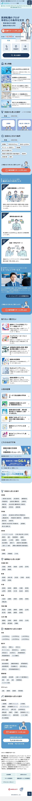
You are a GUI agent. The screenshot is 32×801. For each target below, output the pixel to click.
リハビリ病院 (24, 715)
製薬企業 (4, 712)
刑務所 (16, 712)
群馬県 (9, 580)
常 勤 (8, 40)
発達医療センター (24, 712)
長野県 (9, 591)
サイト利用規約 (8, 778)
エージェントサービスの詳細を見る (19, 296)
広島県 (9, 609)
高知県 (21, 612)
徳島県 (9, 612)
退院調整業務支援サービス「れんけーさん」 (17, 768)
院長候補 (20, 690)
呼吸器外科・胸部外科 (16, 518)
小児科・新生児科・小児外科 (21, 534)
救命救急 (24, 540)
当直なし (4, 647)
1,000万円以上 (5, 636)
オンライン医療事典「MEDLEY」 (9, 765)
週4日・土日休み (24, 144)
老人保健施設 (5, 718)
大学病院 (23, 703)
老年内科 (11, 507)
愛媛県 (15, 612)
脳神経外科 (26, 518)
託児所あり (12, 652)
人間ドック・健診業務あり (22, 677)
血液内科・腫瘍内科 (14, 501)
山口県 (26, 609)
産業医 (4, 144)
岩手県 (26, 566)
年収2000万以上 (13, 144)
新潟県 (26, 588)
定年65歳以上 (23, 666)
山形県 (21, 566)
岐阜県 (9, 588)
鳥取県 (15, 609)
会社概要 (8, 774)
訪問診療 (4, 157)
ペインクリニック (24, 706)
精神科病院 (16, 715)
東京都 (3, 577)
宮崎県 (3, 623)
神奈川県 (10, 577)
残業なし (11, 647)
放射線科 (4, 540)
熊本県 (21, 620)
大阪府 (3, 599)
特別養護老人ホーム (12, 706)
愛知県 (3, 588)
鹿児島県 (10, 623)
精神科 (24, 153)
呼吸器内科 (4, 501)
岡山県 (3, 609)
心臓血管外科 (5, 518)
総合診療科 (4, 542)
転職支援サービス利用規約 (23, 778)
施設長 (14, 690)
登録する (17, 798)
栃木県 (27, 577)
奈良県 (26, 599)
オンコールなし (6, 650)
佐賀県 (9, 620)
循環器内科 (24, 498)
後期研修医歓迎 (15, 663)
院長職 (18, 147)
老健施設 (10, 553)
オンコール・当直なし (8, 147)
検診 (3, 680)
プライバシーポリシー (8, 782)
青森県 (9, 566)
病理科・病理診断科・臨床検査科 (11, 153)
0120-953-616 (17, 740)
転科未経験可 (5, 663)
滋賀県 (21, 599)
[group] (8, 124)
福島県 (9, 569)
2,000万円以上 (25, 639)
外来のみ (18, 647)
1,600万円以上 (5, 639)
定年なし (4, 669)
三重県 (21, 588)
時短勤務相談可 (6, 655)
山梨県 (3, 591)
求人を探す (17, 55)
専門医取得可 (24, 663)
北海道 (3, 566)
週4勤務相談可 (21, 652)
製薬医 (8, 690)
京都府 (15, 599)
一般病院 (4, 703)
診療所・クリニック (13, 703)
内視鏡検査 (19, 680)
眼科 (11, 157)
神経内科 (4, 504)
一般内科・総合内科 (6, 498)
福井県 (26, 591)
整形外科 (4, 520)
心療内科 (24, 501)
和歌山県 (4, 601)
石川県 (15, 591)
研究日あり (4, 652)
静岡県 (15, 588)
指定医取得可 (5, 666)
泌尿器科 (23, 523)
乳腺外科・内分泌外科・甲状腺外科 (10, 523)
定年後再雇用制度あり (14, 669)
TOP (30, 794)
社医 (3, 690)
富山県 (21, 591)
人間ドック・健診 (6, 545)
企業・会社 (13, 709)
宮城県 (3, 569)
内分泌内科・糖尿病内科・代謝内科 (17, 504)
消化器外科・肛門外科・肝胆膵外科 (17, 515)
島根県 (21, 609)
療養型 (3, 706)
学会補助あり (14, 666)
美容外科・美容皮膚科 (22, 542)
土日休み (23, 650)
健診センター (5, 709)
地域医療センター (6, 715)
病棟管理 (4, 677)
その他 (16, 553)
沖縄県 (16, 623)
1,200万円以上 (15, 636)
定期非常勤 (23, 40)
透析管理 (11, 677)
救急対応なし (15, 650)
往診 (8, 680)
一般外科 (4, 515)
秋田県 (15, 566)
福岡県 (3, 620)
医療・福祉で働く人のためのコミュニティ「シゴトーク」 (13, 756)
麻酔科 (17, 540)
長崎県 (15, 620)
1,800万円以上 (15, 639)
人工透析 (11, 540)
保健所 (10, 712)
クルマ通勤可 (15, 655)
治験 (13, 680)
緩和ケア (12, 542)
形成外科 (11, 520)
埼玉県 (16, 577)
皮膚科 (22, 537)
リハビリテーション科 (7, 534)
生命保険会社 (21, 709)
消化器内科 (16, 498)
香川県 (3, 612)
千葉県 (22, 577)
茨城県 (3, 580)
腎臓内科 (4, 507)
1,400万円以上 (25, 636)
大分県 (26, 620)
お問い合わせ (23, 774)
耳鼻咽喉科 (15, 537)
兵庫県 (9, 599)
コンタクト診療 (6, 682)
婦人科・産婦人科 (6, 150)
